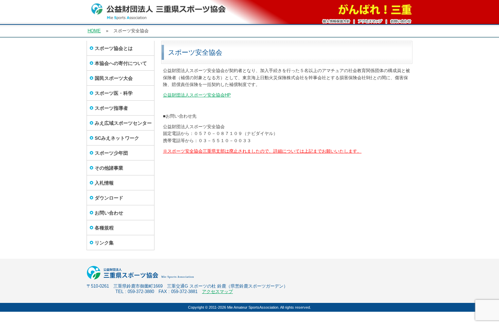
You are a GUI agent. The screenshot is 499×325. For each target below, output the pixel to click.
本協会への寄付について (121, 63)
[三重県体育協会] (147, 278)
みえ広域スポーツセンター (123, 123)
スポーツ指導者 (111, 108)
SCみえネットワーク (117, 138)
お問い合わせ (109, 213)
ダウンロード (109, 198)
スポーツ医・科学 (114, 93)
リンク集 (104, 242)
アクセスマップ (217, 291)
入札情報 (104, 183)
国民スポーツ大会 (114, 78)
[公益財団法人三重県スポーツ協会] (158, 17)
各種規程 (104, 227)
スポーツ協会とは (114, 48)
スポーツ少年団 (111, 153)
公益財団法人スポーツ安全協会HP (197, 95)
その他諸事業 (109, 168)
